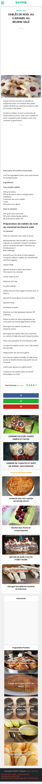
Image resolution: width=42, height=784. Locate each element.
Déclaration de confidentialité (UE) (14, 778)
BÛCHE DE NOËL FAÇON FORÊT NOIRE (21, 558)
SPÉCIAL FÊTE (21, 11)
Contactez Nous (23, 774)
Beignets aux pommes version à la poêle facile (21, 662)
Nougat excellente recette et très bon (21, 587)
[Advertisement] (21, 51)
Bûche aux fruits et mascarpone (21, 529)
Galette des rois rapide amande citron (21, 499)
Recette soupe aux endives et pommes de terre (21, 731)
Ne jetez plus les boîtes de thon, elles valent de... (21, 708)
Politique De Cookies (8, 774)
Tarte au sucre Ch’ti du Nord (21, 685)
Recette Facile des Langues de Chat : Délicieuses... (21, 754)
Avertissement (33, 778)
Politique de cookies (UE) (10, 776)
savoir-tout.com (32, 771)
